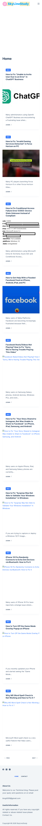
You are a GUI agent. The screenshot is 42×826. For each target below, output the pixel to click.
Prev (8, 758)
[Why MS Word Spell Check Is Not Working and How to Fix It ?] (20, 717)
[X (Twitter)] (6, 769)
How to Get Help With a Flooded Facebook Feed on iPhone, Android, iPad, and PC (20, 280)
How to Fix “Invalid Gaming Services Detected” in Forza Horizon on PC (19, 143)
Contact (24, 776)
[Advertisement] (21, 29)
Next (34, 758)
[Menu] (39, 4)
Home (16, 776)
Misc (8, 70)
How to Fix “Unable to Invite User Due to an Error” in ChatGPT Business (19, 76)
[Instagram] (10, 769)
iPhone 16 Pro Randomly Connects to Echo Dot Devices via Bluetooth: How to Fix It (20, 559)
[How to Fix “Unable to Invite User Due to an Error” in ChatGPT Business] (20, 96)
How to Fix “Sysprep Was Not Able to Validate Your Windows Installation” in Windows (20, 495)
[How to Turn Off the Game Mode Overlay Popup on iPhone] (20, 648)
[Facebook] (3, 769)
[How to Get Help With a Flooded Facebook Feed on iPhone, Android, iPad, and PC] (20, 299)
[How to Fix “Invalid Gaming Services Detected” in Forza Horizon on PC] (20, 163)
